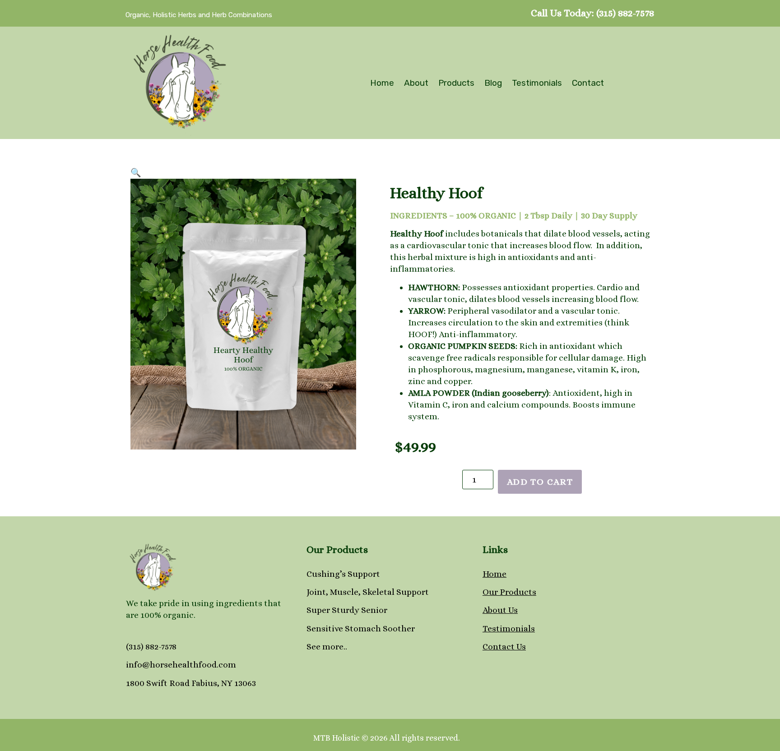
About (416, 83)
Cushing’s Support (343, 574)
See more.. (326, 646)
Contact (588, 83)
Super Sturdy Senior (346, 610)
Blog (493, 83)
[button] (135, 172)
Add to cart (540, 482)
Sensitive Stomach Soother (360, 628)
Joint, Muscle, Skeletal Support (367, 592)
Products (456, 83)
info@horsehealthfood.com (181, 664)
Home (382, 83)
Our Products (509, 592)
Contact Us (504, 646)
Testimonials (537, 83)
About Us (500, 610)
